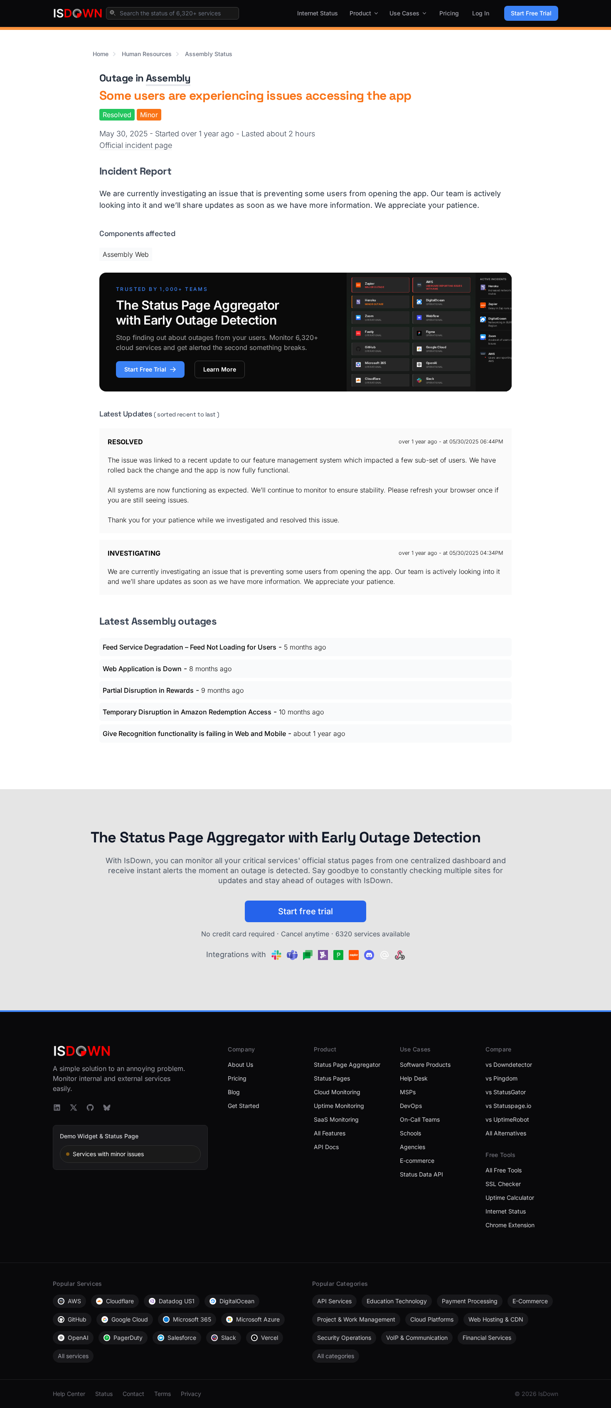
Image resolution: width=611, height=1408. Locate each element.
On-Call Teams (420, 1119)
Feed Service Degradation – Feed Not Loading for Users (189, 647)
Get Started (243, 1105)
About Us (240, 1064)
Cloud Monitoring (337, 1091)
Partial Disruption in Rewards (148, 690)
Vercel (269, 1337)
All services (73, 1355)
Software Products (425, 1064)
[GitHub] (90, 1107)
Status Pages (332, 1078)
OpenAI (78, 1337)
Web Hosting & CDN (495, 1319)
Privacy (191, 1393)
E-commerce (417, 1160)
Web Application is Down (142, 669)
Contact (133, 1393)
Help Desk (414, 1078)
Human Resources (147, 53)
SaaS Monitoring (336, 1119)
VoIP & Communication (417, 1337)
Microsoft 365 (192, 1319)
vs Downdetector (508, 1064)
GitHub (77, 1319)
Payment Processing (470, 1301)
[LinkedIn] (57, 1107)
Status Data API (421, 1174)
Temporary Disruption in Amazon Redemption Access (187, 712)
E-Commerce (530, 1301)
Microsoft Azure (258, 1319)
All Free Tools (503, 1170)
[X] (73, 1107)
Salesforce (182, 1337)
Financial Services (487, 1337)
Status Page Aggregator (347, 1064)
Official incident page (135, 145)
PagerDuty (128, 1337)
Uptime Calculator (509, 1197)
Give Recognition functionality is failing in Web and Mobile (194, 733)
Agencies (412, 1146)
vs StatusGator (505, 1091)
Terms (162, 1393)
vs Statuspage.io (508, 1105)
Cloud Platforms (431, 1319)
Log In (480, 13)
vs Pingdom (501, 1078)
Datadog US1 (177, 1301)
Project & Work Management (356, 1319)
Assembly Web (126, 254)
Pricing (449, 13)
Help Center (69, 1393)
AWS (74, 1301)
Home (100, 53)
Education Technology (397, 1301)
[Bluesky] (107, 1107)
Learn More (219, 369)
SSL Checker (503, 1183)
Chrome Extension (510, 1224)
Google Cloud (129, 1319)
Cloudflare (120, 1301)
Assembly (168, 77)
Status (104, 1393)
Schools (410, 1133)
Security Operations (344, 1337)
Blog (234, 1091)
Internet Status (317, 13)
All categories (335, 1355)
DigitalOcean (236, 1301)
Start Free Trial (531, 13)
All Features (329, 1133)
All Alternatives (505, 1133)
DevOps (411, 1105)
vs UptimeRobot (507, 1119)
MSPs (408, 1091)
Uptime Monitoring (339, 1105)
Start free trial (305, 911)
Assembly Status (208, 53)
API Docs (326, 1146)
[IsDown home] (78, 13)
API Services (334, 1301)
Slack (228, 1337)
